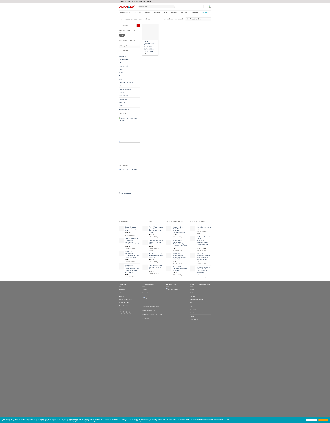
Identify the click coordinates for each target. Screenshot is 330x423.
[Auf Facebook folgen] (205, 1)
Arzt (191, 293)
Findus (192, 316)
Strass (192, 289)
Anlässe (173, 13)
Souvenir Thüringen (125, 89)
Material (184, 13)
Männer (121, 72)
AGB (120, 293)
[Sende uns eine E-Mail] (208, 1)
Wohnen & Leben (160, 13)
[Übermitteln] (173, 6)
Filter (121, 35)
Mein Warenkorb (124, 302)
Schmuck (137, 13)
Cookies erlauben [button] (323, 420)
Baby (120, 62)
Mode (120, 79)
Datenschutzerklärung (125, 299)
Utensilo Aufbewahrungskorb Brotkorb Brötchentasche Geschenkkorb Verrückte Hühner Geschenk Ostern (149, 46)
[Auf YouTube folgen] (210, 1)
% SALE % (205, 13)
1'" (191, 303)
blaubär (192, 296)
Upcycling (122, 102)
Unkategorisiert (123, 99)
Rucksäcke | (130, 1)
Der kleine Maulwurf (196, 313)
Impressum (122, 289)
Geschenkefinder (124, 66)
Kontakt (144, 289)
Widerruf (121, 296)
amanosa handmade (196, 299)
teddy (192, 306)
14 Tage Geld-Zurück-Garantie (142, 1)
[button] (201, 6)
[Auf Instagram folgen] (207, 1)
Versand (145, 293)
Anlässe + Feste (123, 59)
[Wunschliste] (205, 6)
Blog (120, 309)
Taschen (194, 13)
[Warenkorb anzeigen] (210, 6)
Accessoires (125, 13)
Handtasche (194, 319)
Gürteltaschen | (123, 1)
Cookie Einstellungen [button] (311, 420)
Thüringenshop (123, 96)
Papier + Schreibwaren (126, 82)
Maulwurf (193, 309)
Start (120, 19)
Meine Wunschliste (124, 306)
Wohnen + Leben (124, 109)
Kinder (147, 13)
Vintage (121, 105)
